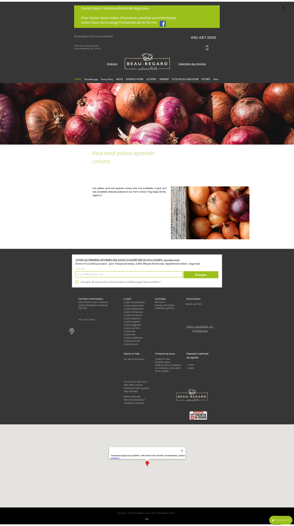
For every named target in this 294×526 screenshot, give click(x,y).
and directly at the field (167, 368)
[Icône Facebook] (283, 8)
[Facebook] (163, 24)
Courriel (80, 268)
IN (207, 46)
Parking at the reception (168, 365)
